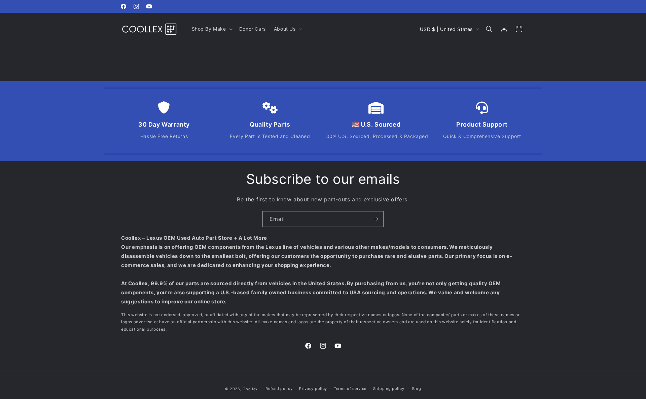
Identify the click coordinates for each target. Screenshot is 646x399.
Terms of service (350, 388)
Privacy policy (313, 388)
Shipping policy (388, 388)
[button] (211, 29)
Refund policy (278, 388)
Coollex (250, 389)
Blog (416, 388)
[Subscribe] (375, 219)
